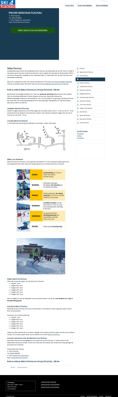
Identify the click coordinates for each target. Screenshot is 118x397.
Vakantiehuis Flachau (86, 86)
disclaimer (108, 396)
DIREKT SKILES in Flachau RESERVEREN (32, 30)
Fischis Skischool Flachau (19, 358)
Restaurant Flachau (85, 119)
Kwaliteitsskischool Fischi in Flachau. (56, 84)
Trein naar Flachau (85, 104)
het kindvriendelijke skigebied (62, 82)
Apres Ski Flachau (85, 115)
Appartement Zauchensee (50, 387)
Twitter (79, 136)
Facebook (80, 134)
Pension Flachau (84, 83)
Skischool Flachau (54, 335)
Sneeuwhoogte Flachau (87, 97)
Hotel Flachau (84, 76)
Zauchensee (102, 5)
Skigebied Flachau (85, 94)
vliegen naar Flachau (86, 108)
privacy (101, 396)
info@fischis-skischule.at (20, 356)
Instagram (80, 138)
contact (82, 396)
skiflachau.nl (104, 1)
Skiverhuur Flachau (85, 90)
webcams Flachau (85, 101)
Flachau (69, 5)
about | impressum (92, 396)
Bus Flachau (83, 112)
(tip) (8, 96)
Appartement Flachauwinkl (50, 385)
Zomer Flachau (84, 123)
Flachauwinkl (85, 5)
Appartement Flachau (86, 72)
